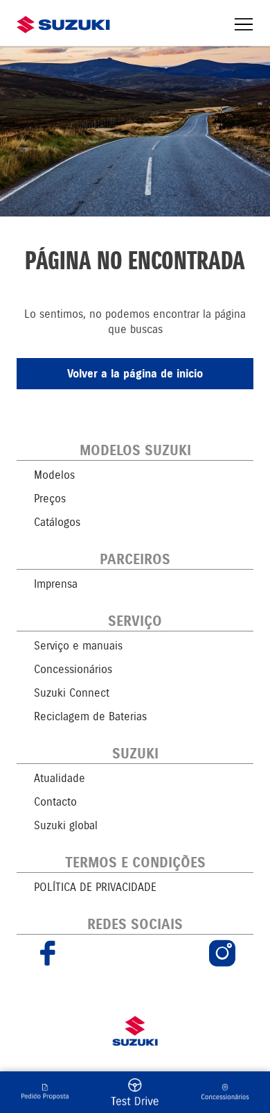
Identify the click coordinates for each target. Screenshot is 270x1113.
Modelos (54, 475)
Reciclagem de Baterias (90, 716)
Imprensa (56, 584)
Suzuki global (66, 825)
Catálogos (57, 522)
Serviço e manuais (78, 645)
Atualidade (59, 778)
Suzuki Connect (71, 692)
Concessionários (73, 669)
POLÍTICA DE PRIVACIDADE (95, 887)
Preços (50, 498)
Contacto (55, 801)
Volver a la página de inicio (135, 373)
